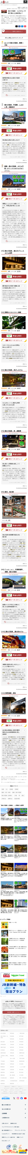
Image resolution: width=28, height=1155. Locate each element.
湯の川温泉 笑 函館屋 (13, 431)
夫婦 (3, 789)
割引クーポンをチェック (15, 73)
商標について (20, 1137)
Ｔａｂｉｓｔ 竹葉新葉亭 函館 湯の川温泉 (14, 571)
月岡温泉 (12, 1050)
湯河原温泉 (3, 1052)
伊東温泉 (12, 1052)
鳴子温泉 (21, 1036)
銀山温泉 (12, 1041)
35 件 (18, 650)
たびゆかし (21, 1091)
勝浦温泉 (3, 1066)
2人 (7, 789)
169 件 (18, 63)
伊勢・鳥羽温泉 (22, 1077)
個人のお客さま (6, 1105)
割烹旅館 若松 (11, 693)
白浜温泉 (21, 1064)
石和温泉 (21, 1050)
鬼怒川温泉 (3, 1047)
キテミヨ (12, 1089)
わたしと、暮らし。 (5, 1089)
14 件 (18, 715)
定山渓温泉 (3, 1033)
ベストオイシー (18, 1089)
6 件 (9, 520)
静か (23, 795)
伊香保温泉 (3, 1044)
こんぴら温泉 (22, 1066)
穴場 (16, 795)
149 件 (18, 388)
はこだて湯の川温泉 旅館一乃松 (14, 44)
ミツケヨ (15, 1091)
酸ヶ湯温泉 (12, 1075)
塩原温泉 (12, 1047)
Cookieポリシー (6, 1134)
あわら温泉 (12, 1058)
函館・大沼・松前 (6, 792)
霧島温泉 (3, 1075)
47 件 (18, 590)
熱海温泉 (3, 1083)
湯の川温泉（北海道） (7, 795)
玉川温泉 (21, 1075)
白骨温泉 (3, 1050)
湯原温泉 (3, 1072)
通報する (25, 99)
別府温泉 (12, 1072)
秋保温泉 (12, 1039)
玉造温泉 (12, 1069)
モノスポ (24, 1089)
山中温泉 (21, 1055)
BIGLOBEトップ (6, 1140)
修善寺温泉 (21, 1052)
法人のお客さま (6, 1109)
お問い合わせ (5, 1123)
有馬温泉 (12, 1064)
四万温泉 (21, 1044)
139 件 (18, 189)
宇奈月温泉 (21, 1058)
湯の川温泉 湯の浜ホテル (14, 631)
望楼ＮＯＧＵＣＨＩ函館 (13, 312)
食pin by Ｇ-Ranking (13, 1093)
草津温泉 (21, 1041)
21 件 (18, 125)
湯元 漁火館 (9, 492)
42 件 (18, 330)
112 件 (18, 271)
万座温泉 (12, 1044)
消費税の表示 (13, 1123)
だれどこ (12, 1088)
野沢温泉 (21, 1047)
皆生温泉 (21, 1069)
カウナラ (11, 1091)
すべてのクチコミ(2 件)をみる (21, 162)
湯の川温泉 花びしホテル (14, 370)
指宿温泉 (12, 1083)
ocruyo (16, 1088)
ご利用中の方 (5, 1118)
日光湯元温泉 (4, 1077)
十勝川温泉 (21, 1033)
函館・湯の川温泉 (16, 792)
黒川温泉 (21, 1072)
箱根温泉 (12, 1077)
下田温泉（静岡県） (4, 1056)
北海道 (11, 789)
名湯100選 (17, 798)
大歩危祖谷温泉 (13, 1080)
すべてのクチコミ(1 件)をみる (21, 308)
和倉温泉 (12, 1055)
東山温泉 (21, 1039)
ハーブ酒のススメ (22, 1093)
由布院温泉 (21, 1080)
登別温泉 (12, 1033)
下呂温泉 (3, 1061)
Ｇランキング (6, 1088)
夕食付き (4, 798)
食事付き (10, 798)
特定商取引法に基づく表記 (18, 1134)
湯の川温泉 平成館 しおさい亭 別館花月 (14, 106)
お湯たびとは (7, 1086)
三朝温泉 (3, 1069)
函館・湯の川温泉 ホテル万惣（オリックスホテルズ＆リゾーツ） (14, 168)
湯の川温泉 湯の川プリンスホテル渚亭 (14, 252)
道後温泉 (12, 1066)
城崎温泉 (3, 1064)
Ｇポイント (20, 1086)
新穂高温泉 (21, 1061)
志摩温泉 (3, 1080)
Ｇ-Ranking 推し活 (4, 1093)
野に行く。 (6, 1091)
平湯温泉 (12, 1061)
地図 (15, 65)
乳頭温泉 (12, 1036)
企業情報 (4, 1113)
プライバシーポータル (20, 1130)
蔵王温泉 (3, 1041)
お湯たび (21, 1088)
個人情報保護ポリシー (7, 1130)
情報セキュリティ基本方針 (8, 1137)
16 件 (18, 449)
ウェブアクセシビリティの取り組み (10, 1127)
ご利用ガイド (13, 1086)
